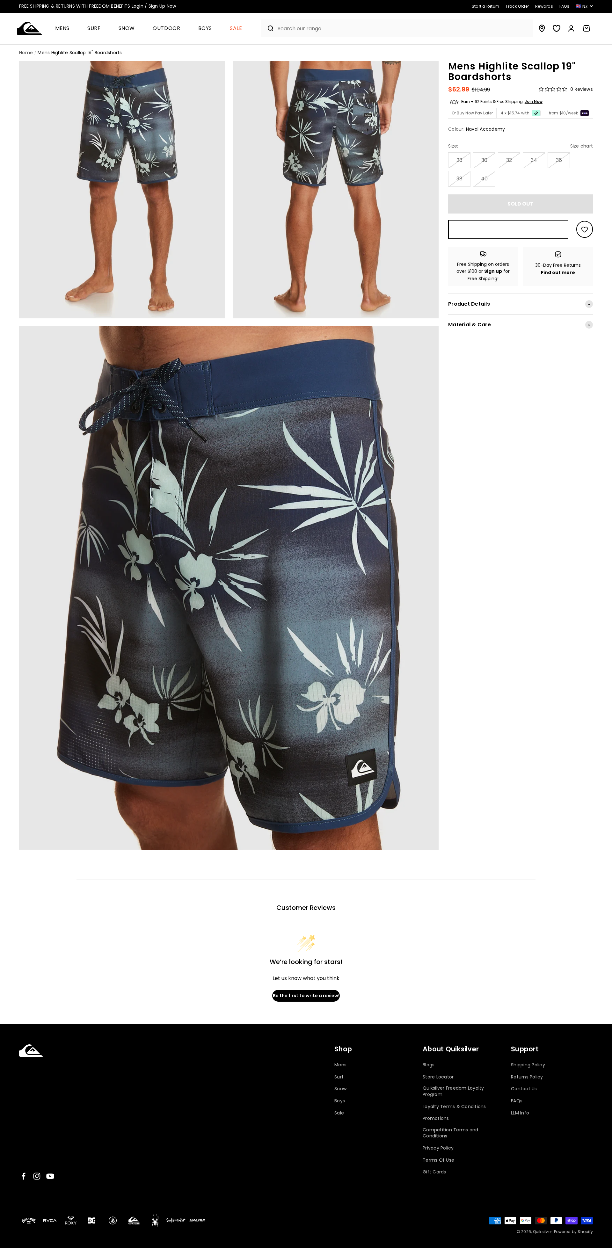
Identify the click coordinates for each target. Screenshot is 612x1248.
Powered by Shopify (573, 1231)
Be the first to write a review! (306, 995)
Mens (62, 28)
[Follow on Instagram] (37, 1176)
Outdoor (166, 28)
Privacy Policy (438, 1148)
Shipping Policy (528, 1065)
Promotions (436, 1118)
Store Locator (438, 1077)
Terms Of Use (438, 1160)
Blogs (428, 1065)
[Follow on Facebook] (23, 1176)
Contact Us (524, 1089)
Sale (236, 28)
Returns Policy (527, 1077)
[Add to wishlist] (584, 229)
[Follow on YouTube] (50, 1176)
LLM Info (520, 1113)
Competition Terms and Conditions (450, 1133)
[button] (65, 28)
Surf (94, 28)
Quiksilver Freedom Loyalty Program (453, 1091)
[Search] (268, 28)
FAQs (516, 1101)
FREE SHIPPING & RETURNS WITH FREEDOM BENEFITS (97, 6)
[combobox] (403, 28)
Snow (127, 28)
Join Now (534, 102)
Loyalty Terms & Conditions (454, 1107)
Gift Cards (434, 1172)
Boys (205, 28)
